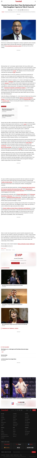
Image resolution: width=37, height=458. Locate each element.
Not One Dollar (4, 355)
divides (20, 148)
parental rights (27, 99)
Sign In (27, 410)
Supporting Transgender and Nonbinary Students (15, 87)
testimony (11, 81)
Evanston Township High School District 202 (12, 189)
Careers (14, 433)
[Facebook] (20, 410)
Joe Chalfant (3, 305)
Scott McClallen (4, 286)
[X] (16, 410)
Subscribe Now (23, 263)
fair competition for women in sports (13, 45)
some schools (29, 142)
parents (14, 70)
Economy (14, 420)
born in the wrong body (6, 147)
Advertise (14, 431)
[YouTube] (21, 410)
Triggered (2, 431)
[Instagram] (18, 410)
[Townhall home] (4, 410)
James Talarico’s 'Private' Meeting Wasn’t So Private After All (12, 304)
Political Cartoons (3, 422)
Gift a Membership (27, 431)
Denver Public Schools (22, 194)
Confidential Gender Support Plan (13, 197)
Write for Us (14, 436)
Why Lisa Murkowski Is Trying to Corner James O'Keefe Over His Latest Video (14, 324)
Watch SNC (26, 434)
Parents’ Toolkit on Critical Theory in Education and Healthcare (16, 208)
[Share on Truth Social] (20, 10)
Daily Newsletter (27, 433)
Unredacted (2, 433)
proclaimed (3, 145)
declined (7, 83)
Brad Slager (26, 420)
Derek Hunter (26, 417)
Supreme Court (15, 425)
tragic (14, 72)
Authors (2, 425)
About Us (14, 429)
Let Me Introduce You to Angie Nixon (8, 359)
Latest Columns (3, 419)
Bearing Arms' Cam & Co (4, 434)
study (25, 124)
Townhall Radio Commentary (5, 436)
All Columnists (27, 425)
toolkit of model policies (7, 182)
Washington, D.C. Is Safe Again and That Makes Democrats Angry (14, 349)
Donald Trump (15, 419)
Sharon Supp (10, 9)
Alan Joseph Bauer (27, 422)
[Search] (35, 1)
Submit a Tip (14, 434)
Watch (2, 420)
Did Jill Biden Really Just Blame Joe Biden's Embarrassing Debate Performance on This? (16, 398)
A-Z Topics (14, 413)
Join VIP (34, 410)
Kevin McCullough (27, 419)
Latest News (2, 417)
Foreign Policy (15, 422)
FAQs (30, 410)
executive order (5, 100)
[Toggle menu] (2, 1)
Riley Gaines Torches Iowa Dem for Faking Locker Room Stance (12, 285)
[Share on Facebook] (22, 10)
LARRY (2, 429)
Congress (14, 417)
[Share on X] (18, 10)
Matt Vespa (3, 325)
